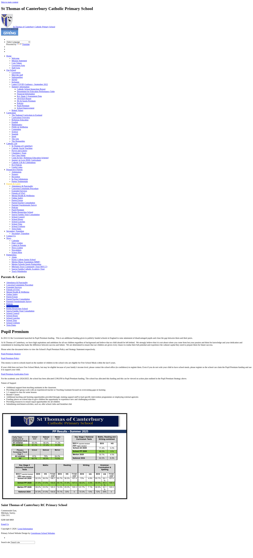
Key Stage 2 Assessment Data (29, 96)
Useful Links (17, 167)
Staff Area (16, 68)
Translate (26, 44)
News (8, 238)
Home (8, 56)
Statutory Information (20, 87)
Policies (20, 103)
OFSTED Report (24, 98)
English (15, 122)
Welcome (15, 58)
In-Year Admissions (20, 179)
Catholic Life (11, 143)
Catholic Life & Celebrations (24, 162)
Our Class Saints (18, 155)
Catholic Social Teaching (22, 148)
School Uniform (18, 226)
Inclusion (15, 82)
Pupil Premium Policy (10, 358)
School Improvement (25, 108)
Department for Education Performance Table (36, 91)
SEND (14, 80)
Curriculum (11, 113)
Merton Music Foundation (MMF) (26, 262)
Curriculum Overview (21, 117)
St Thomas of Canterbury (34, 27)
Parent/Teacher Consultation (23, 203)
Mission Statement (19, 61)
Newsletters (16, 250)
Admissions (16, 172)
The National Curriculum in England (27, 115)
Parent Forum (17, 200)
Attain (14, 257)
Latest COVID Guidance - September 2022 (30, 84)
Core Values (17, 63)
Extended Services (19, 191)
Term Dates (16, 229)
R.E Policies (17, 165)
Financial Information (26, 94)
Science (15, 132)
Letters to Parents (19, 245)
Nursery (15, 174)
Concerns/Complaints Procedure (25, 188)
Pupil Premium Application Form (15, 374)
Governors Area (18, 65)
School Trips (17, 224)
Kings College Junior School (24, 259)
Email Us (5, 524)
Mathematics (17, 124)
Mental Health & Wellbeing (23, 196)
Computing (16, 129)
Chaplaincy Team (19, 153)
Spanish (15, 134)
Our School (11, 70)
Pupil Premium (23, 106)
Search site (5, 542)
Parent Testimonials (20, 181)
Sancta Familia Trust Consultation (26, 214)
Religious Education (20, 120)
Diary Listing (17, 243)
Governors (16, 72)
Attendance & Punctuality (22, 186)
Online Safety (17, 198)
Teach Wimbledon (19, 271)
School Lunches (18, 222)
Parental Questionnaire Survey (24, 205)
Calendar (15, 240)
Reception (16, 177)
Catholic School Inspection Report (31, 89)
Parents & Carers (13, 184)
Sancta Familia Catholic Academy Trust (28, 269)
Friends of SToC (18, 193)
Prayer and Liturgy (19, 151)
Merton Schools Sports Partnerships (26, 264)
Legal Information (25, 529)
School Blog (17, 252)
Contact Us (11, 236)
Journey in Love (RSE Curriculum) (26, 160)
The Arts (15, 139)
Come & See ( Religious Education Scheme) (30, 158)
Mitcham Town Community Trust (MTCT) (29, 267)
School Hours (17, 219)
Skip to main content (9, 2)
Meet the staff (17, 75)
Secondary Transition (15, 231)
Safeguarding (17, 77)
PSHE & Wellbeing (20, 127)
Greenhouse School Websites (43, 533)
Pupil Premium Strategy (11, 354)
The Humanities (18, 141)
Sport (14, 136)
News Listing (17, 248)
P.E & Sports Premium (26, 101)
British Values (17, 110)
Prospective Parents (14, 169)
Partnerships (11, 255)
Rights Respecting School (22, 212)
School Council (18, 217)
